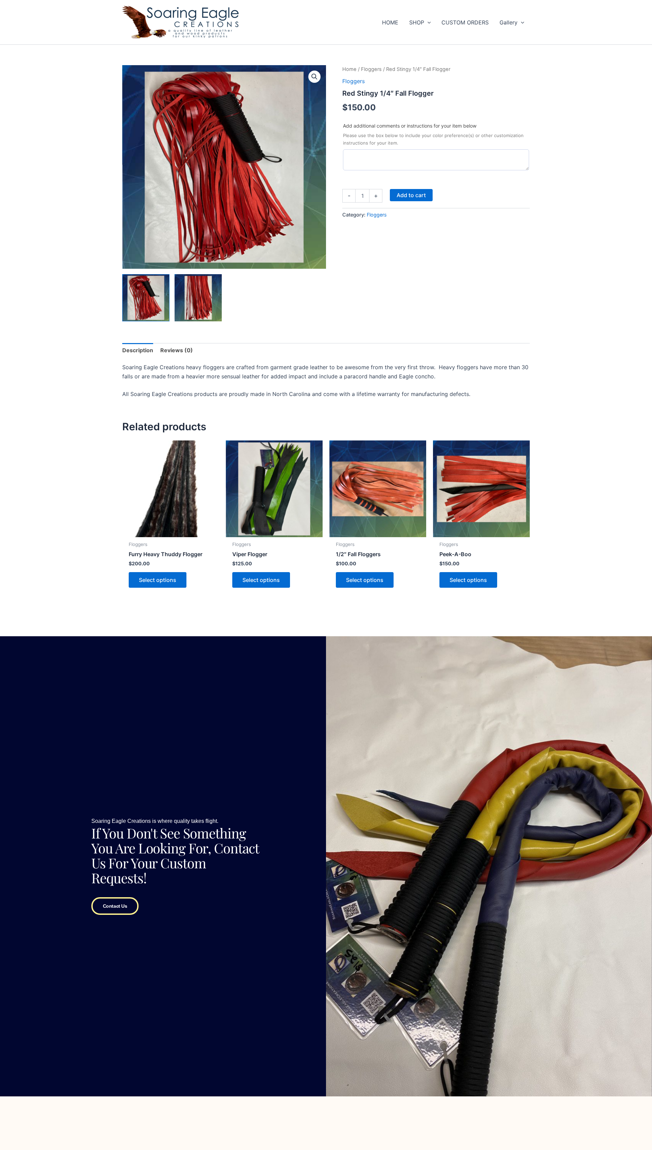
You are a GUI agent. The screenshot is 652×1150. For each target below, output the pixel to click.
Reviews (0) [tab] (176, 350)
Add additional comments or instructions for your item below (409, 126)
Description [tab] (137, 350)
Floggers (371, 69)
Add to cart (411, 195)
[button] (427, 22)
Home (349, 69)
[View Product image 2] (198, 297)
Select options (157, 580)
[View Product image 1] (145, 297)
